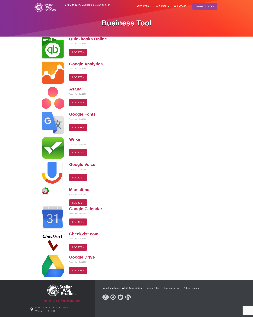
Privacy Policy (153, 287)
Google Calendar (85, 209)
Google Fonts (82, 114)
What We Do (143, 6)
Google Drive (82, 257)
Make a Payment (191, 287)
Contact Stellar (205, 6)
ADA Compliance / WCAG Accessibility (122, 287)
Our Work (161, 6)
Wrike (74, 139)
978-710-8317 (72, 4)
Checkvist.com (83, 234)
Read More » (78, 52)
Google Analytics (86, 64)
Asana (75, 89)
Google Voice (82, 164)
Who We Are (180, 6)
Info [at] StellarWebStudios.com (61, 300)
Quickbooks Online (88, 39)
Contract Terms (172, 287)
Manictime (79, 189)
